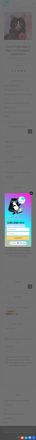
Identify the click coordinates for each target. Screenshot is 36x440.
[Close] (31, 193)
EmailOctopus (22, 243)
